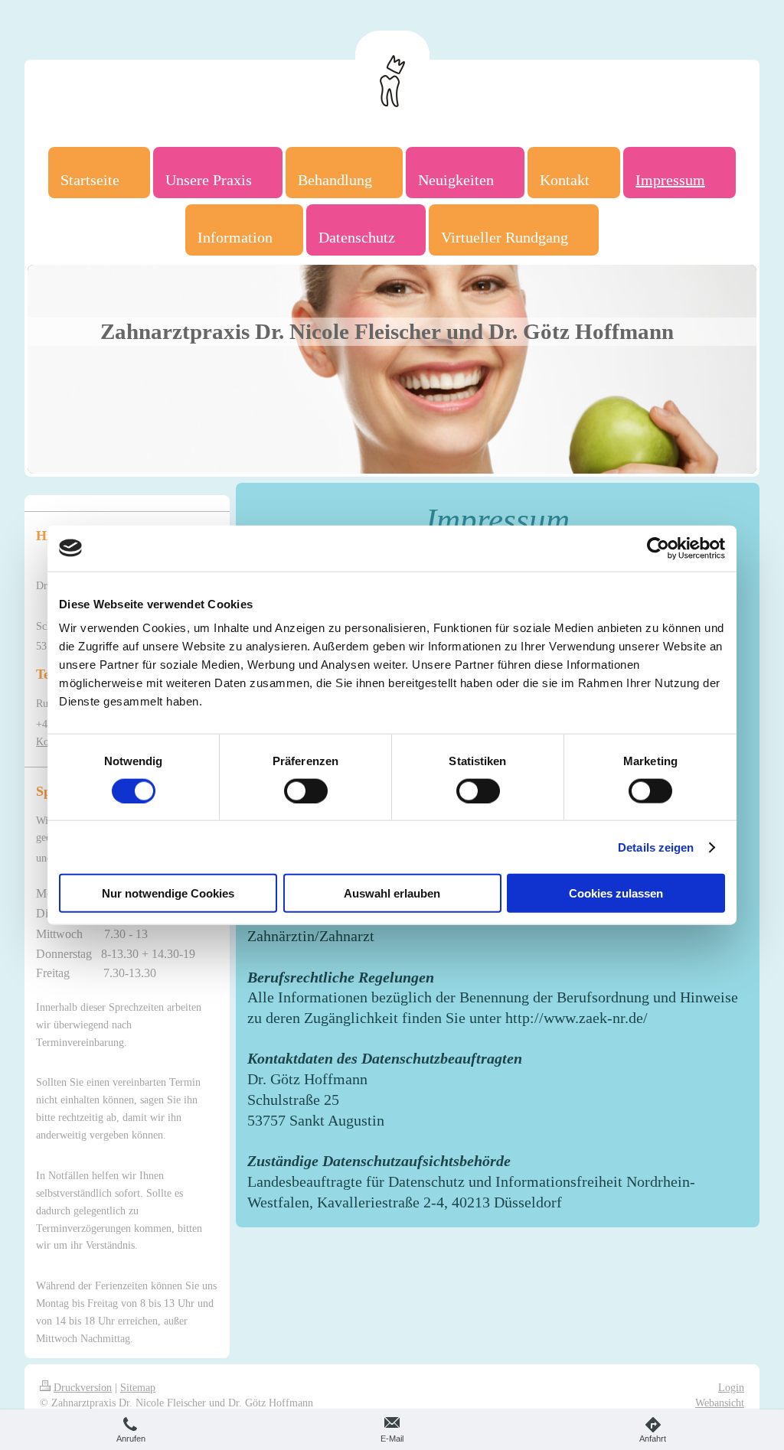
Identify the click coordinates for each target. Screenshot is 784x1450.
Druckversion (83, 1387)
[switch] (306, 790)
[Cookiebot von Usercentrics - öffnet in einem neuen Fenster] (658, 547)
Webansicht (719, 1402)
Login (731, 1387)
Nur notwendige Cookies (168, 893)
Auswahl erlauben (392, 893)
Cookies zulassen (616, 893)
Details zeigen (656, 846)
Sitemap (137, 1387)
